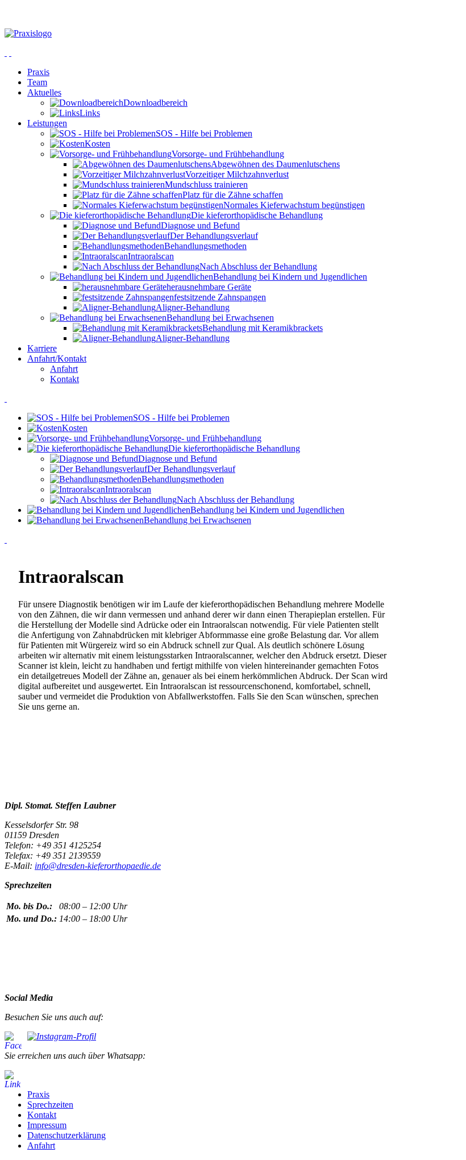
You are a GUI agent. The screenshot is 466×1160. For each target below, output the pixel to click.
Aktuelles (44, 92)
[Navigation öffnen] (6, 52)
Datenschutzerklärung (66, 1135)
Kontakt (64, 379)
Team (37, 82)
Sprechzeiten (50, 1104)
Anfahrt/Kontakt (56, 358)
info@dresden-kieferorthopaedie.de (98, 866)
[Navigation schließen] (10, 52)
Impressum (46, 1125)
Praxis (38, 72)
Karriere (42, 348)
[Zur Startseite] (233, 33)
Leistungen (47, 123)
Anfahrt (64, 369)
